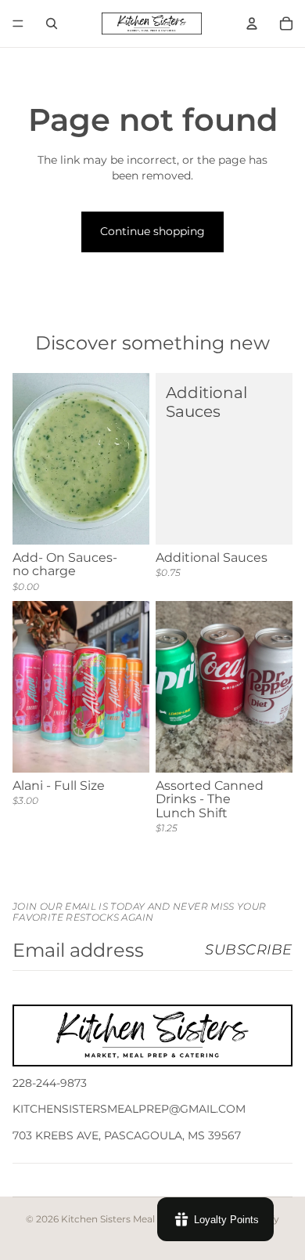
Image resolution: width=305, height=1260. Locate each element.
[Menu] (18, 23)
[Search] (51, 23)
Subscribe (248, 949)
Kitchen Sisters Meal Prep (120, 1219)
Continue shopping (152, 231)
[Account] (252, 23)
